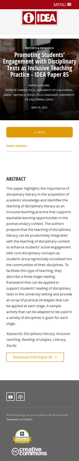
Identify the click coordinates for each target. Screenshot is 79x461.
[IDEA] (39, 12)
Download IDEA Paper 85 (32, 357)
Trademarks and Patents (19, 419)
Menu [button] (60, 4)
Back (41, 132)
